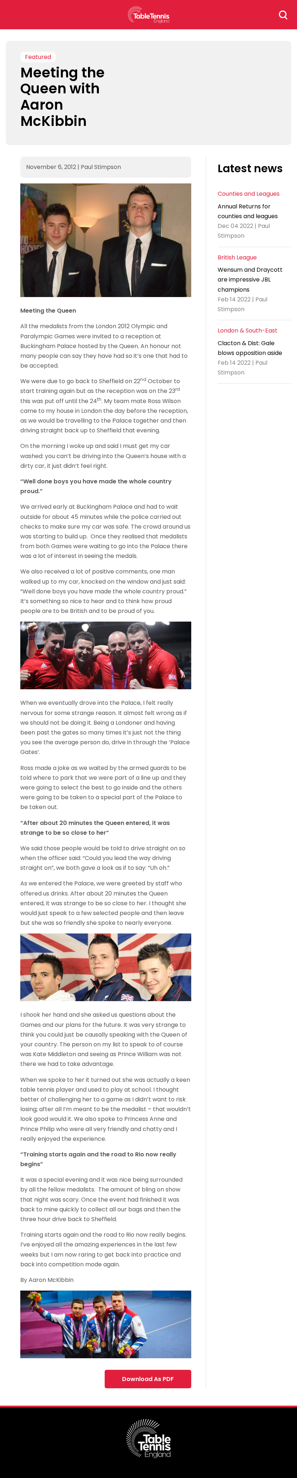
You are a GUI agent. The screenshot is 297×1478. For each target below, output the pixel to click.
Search (283, 15)
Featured (38, 57)
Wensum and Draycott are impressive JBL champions (250, 279)
